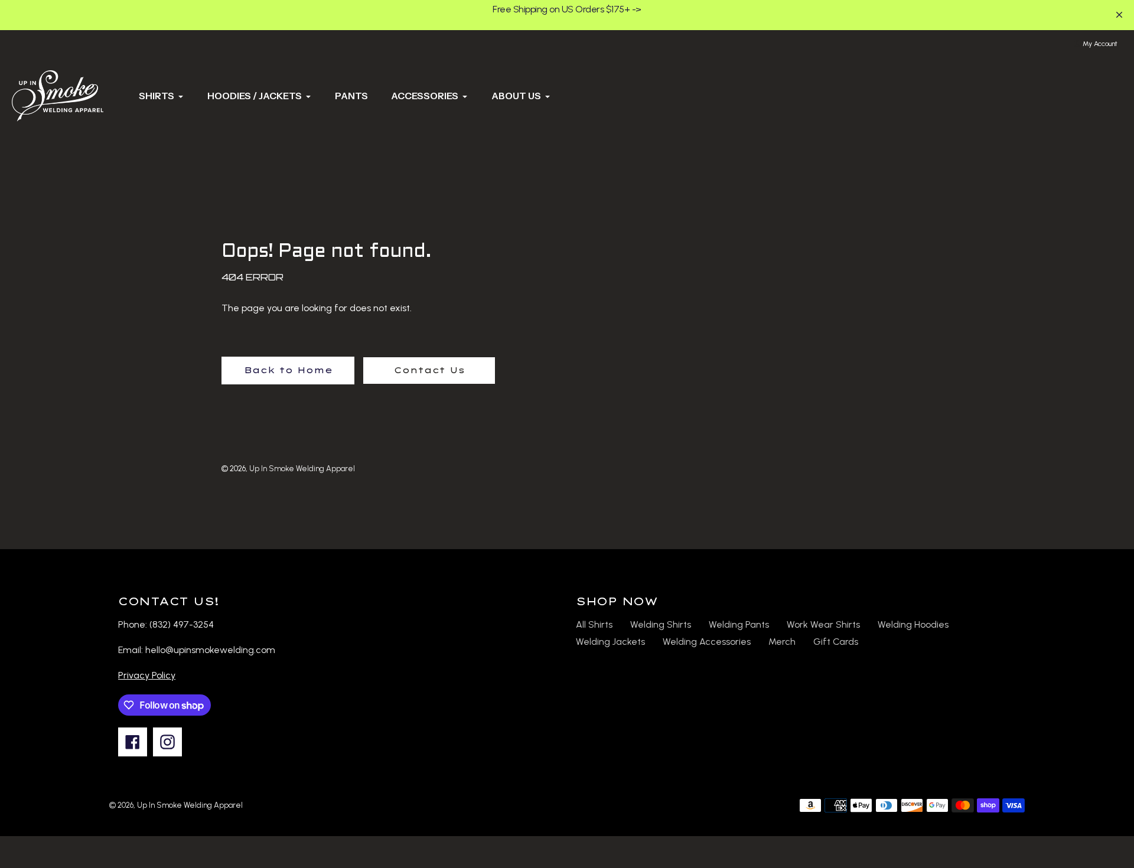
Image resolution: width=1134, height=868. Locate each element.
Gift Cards (835, 641)
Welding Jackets (610, 641)
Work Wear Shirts (823, 624)
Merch (782, 641)
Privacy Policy (146, 675)
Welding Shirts (660, 624)
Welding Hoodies (913, 624)
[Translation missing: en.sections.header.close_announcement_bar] (1119, 15)
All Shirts (594, 624)
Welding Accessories (707, 641)
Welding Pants (739, 624)
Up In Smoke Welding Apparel (302, 468)
